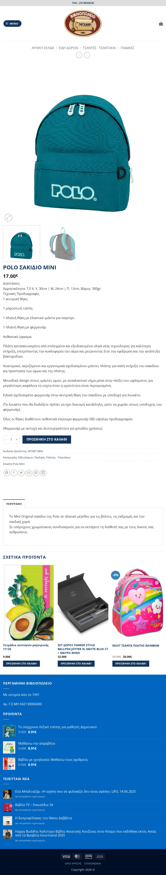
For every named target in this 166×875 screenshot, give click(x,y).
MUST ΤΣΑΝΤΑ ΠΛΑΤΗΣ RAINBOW (135, 645)
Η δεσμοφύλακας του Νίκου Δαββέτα (43, 818)
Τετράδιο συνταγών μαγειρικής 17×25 (26, 647)
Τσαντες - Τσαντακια (99, 48)
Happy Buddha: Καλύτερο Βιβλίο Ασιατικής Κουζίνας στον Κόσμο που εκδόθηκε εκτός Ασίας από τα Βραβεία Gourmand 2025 (85, 833)
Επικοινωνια (92, 863)
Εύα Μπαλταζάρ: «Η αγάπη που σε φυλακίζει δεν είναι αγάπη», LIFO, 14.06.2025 (75, 791)
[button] (12, 23)
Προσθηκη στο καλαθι (47, 439)
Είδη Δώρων (25, 457)
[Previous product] (87, 55)
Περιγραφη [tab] (14, 504)
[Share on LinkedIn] (43, 473)
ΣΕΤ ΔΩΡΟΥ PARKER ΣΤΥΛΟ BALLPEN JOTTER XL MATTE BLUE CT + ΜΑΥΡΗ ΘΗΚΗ (83, 649)
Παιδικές (39, 457)
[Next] (154, 142)
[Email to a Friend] (28, 473)
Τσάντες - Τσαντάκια (58, 457)
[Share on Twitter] (21, 473)
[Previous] (11, 142)
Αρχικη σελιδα (43, 48)
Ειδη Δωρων (68, 48)
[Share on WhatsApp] (6, 473)
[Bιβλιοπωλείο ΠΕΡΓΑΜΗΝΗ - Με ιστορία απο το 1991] (83, 24)
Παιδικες (127, 48)
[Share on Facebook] (14, 473)
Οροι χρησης (73, 863)
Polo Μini (18, 464)
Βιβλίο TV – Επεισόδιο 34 (34, 805)
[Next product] (79, 55)
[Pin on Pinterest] (36, 473)
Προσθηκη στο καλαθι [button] (21, 663)
